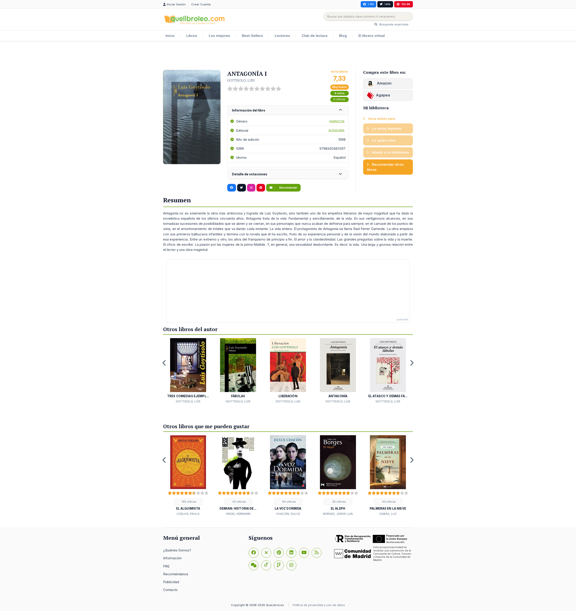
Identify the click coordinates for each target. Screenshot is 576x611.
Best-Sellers (252, 35)
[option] (188, 371)
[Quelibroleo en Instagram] (251, 188)
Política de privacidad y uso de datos (319, 605)
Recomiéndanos (175, 574)
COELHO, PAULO (188, 513)
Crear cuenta (201, 4)
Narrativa (336, 121)
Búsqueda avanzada (393, 24)
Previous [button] (164, 363)
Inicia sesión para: (381, 118)
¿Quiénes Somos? (177, 550)
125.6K (405, 4)
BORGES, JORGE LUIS (338, 513)
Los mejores (219, 35)
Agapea (383, 95)
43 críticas (239, 501)
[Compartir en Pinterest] (260, 188)
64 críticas (288, 501)
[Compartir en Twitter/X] (241, 188)
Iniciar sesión (177, 4)
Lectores (282, 35)
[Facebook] (254, 553)
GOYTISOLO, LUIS (241, 80)
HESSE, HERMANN (238, 513)
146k (387, 4)
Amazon (384, 83)
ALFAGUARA (336, 130)
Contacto (170, 590)
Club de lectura (314, 35)
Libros (191, 35)
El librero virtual (371, 35)
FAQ (166, 566)
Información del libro (248, 110)
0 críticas (339, 99)
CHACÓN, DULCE (288, 513)
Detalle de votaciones (249, 174)
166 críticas (188, 501)
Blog (343, 35)
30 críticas (338, 501)
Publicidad (171, 582)
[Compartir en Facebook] (231, 188)
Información (172, 558)
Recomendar (288, 187)
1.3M (371, 4)
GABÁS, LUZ (388, 513)
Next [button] (412, 363)
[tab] (288, 110)
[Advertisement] (288, 56)
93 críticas (388, 501)
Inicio (170, 35)
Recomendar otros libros (385, 167)
